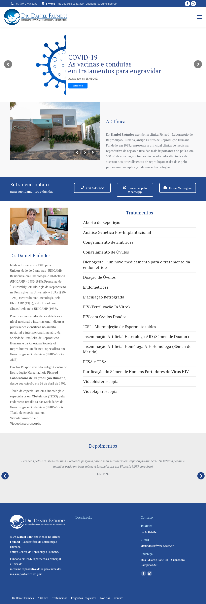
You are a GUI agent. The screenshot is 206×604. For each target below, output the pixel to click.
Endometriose (95, 287)
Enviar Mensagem (180, 188)
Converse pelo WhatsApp (137, 190)
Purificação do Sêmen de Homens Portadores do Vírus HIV (136, 371)
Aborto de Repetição (101, 222)
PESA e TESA (95, 361)
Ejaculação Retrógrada (103, 297)
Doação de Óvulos (99, 277)
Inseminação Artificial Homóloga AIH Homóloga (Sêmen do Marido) (137, 349)
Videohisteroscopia (100, 381)
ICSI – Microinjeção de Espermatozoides (119, 326)
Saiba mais (78, 86)
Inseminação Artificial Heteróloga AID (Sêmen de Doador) (136, 336)
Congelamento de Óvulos (106, 252)
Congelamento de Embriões (108, 242)
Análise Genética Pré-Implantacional (117, 232)
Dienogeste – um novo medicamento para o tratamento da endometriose (136, 264)
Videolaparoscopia (100, 391)
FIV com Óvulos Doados (105, 316)
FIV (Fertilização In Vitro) (106, 307)
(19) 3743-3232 (94, 188)
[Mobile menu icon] (199, 17)
